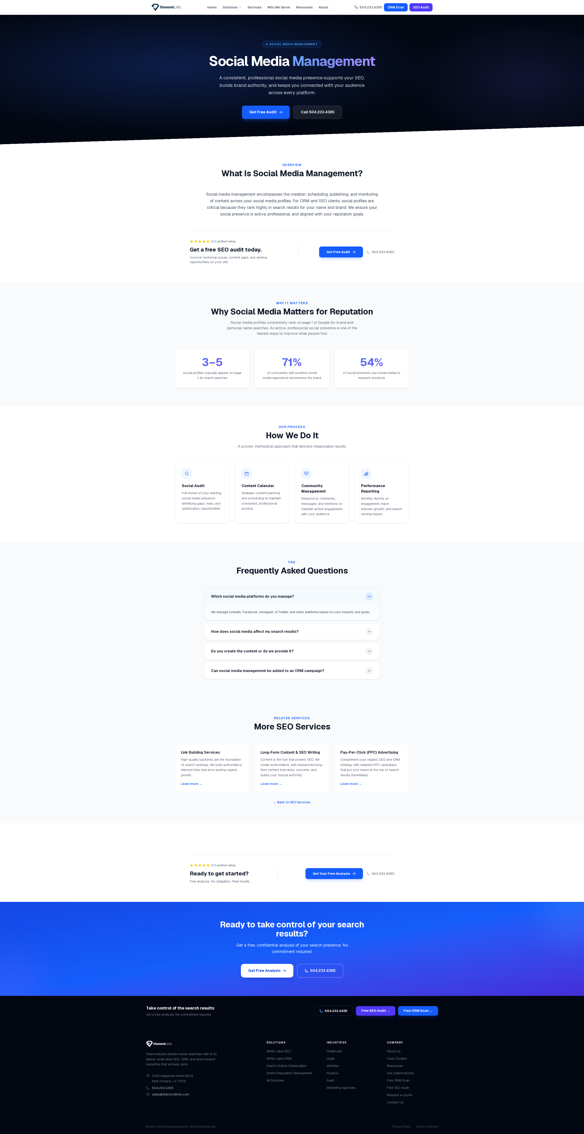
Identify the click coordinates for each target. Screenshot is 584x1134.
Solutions (230, 7)
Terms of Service (427, 1127)
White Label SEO (278, 1051)
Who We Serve (278, 7)
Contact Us (395, 1102)
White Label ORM (279, 1058)
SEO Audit (421, 7)
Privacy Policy (401, 1127)
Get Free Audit (262, 112)
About (323, 7)
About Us (394, 1051)
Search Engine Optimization (286, 1066)
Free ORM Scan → (418, 1011)
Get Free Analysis (264, 970)
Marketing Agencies (341, 1088)
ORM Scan (396, 7)
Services (254, 7)
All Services (275, 1080)
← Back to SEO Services (292, 802)
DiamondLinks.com (176, 1127)
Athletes (333, 1066)
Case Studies (397, 1058)
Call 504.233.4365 (317, 112)
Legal (330, 1058)
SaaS (330, 1080)
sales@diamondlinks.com (170, 1094)
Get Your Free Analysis (331, 874)
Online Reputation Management (289, 1073)
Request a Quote (399, 1095)
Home (212, 7)
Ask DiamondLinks (400, 1073)
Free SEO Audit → (375, 1011)
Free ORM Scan (398, 1080)
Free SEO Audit (398, 1088)
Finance (332, 1073)
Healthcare (334, 1051)
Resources (304, 7)
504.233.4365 (371, 7)
